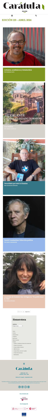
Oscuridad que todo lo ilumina (16, 183)
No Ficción (15, 338)
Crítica (14, 333)
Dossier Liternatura (18, 345)
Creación (15, 336)
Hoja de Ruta (15, 334)
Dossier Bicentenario (18, 352)
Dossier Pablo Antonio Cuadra (20, 350)
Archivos (15, 324)
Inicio (14, 331)
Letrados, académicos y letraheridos (18, 70)
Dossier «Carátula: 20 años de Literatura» (22, 343)
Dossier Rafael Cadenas (19, 347)
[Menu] (12, 15)
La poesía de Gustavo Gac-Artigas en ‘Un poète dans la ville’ (24, 298)
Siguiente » (27, 311)
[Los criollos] (24, 103)
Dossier (14, 341)
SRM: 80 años (16, 349)
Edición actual (16, 340)
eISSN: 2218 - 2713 (24, 373)
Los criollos (8, 126)
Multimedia (16, 354)
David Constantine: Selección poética (18, 240)
